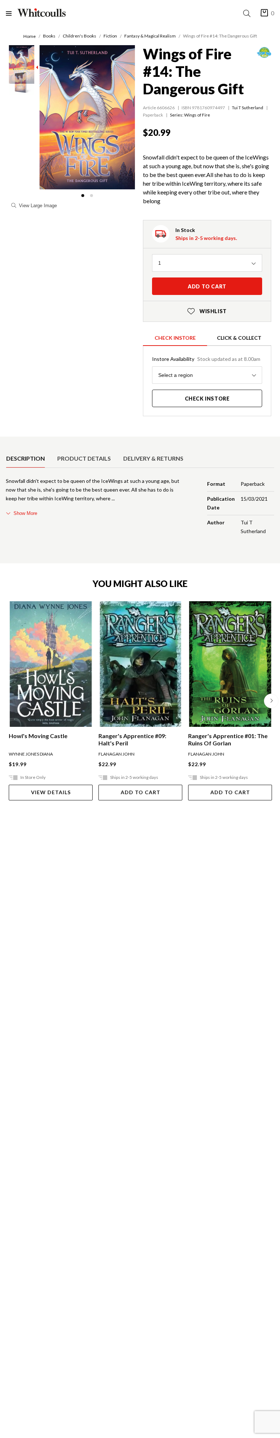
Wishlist (207, 311)
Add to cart (207, 286)
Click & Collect (239, 338)
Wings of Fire (197, 115)
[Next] (271, 701)
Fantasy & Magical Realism (150, 36)
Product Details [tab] (84, 458)
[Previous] (8, 701)
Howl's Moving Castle (38, 735)
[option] (25, 458)
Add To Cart (140, 792)
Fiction (110, 36)
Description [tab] (25, 458)
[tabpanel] (140, 508)
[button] (82, 195)
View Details (51, 792)
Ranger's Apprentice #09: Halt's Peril (132, 739)
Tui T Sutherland (247, 107)
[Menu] (12, 13)
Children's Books (79, 36)
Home (29, 36)
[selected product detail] (8, 442)
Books (49, 36)
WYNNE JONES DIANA (31, 754)
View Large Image (38, 205)
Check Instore (175, 338)
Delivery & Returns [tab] (153, 458)
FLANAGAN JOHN (116, 754)
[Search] (248, 13)
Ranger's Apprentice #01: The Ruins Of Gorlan (228, 739)
